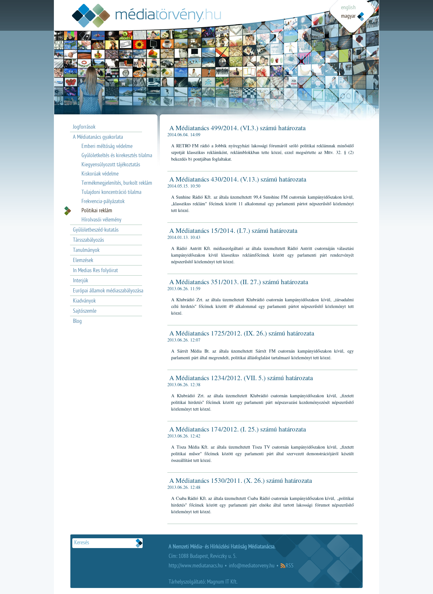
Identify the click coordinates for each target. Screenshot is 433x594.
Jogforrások (84, 127)
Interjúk (80, 281)
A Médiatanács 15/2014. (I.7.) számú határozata (233, 230)
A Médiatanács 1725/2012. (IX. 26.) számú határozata (241, 333)
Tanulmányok (86, 250)
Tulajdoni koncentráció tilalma (111, 192)
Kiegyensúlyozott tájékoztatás (110, 165)
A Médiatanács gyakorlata (98, 137)
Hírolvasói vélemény (101, 220)
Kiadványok (84, 301)
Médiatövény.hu (146, 16)
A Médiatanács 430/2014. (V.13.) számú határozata (237, 179)
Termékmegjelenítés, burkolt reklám (116, 183)
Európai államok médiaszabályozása (108, 291)
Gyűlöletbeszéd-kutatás (96, 230)
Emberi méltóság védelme (106, 147)
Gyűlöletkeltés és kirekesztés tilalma (116, 156)
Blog (77, 321)
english (348, 8)
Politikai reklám (96, 211)
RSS (290, 566)
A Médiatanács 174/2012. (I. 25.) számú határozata (237, 429)
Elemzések (83, 261)
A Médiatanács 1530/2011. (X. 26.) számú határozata (240, 480)
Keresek (139, 543)
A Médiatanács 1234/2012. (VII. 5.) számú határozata (241, 377)
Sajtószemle (84, 311)
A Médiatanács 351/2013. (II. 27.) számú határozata (238, 281)
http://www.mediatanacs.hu (196, 566)
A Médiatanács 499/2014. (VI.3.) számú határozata (237, 127)
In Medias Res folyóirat (95, 271)
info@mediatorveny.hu (252, 566)
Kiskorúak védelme (100, 174)
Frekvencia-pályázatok (103, 202)
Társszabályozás (88, 240)
